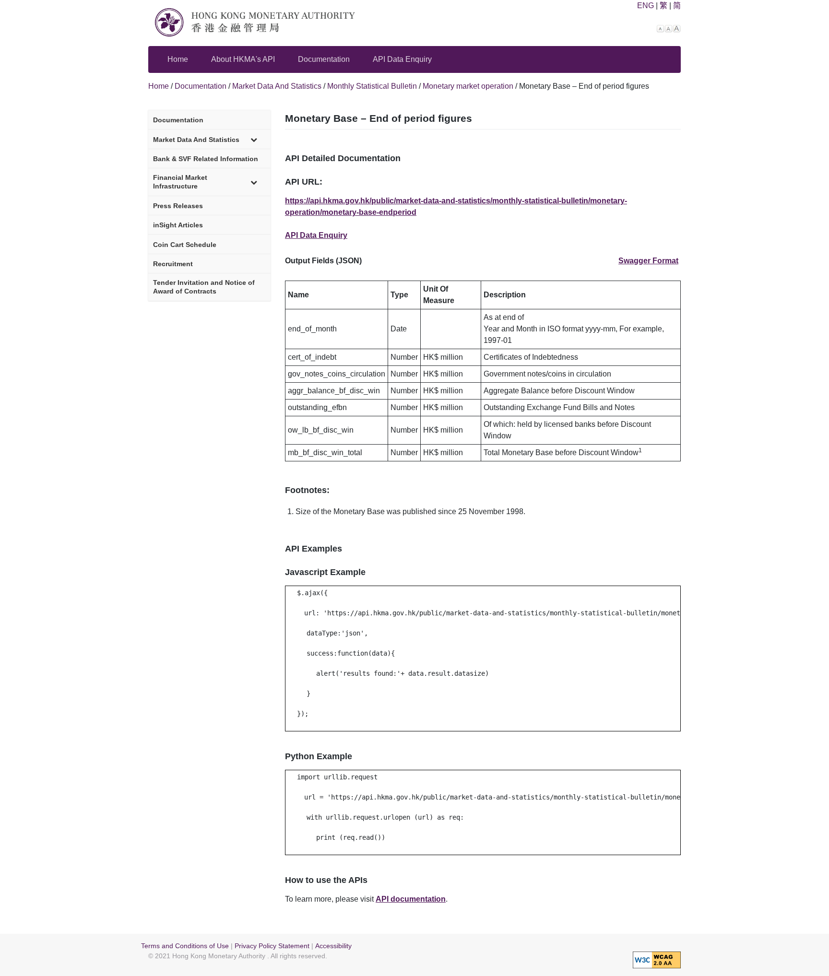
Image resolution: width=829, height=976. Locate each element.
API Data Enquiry (402, 59)
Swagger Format (648, 261)
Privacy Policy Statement (272, 946)
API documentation (411, 899)
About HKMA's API (243, 59)
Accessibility (333, 946)
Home (177, 59)
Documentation (324, 59)
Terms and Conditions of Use (185, 946)
